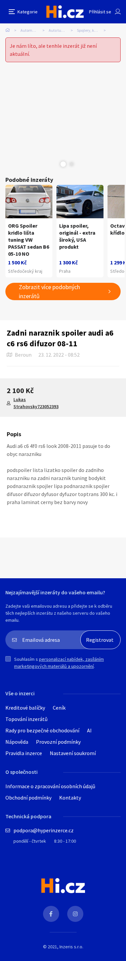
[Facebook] (51, 914)
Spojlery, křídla (89, 30)
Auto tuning (59, 30)
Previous (54, 164)
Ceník (59, 707)
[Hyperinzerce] (65, 11)
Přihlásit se (100, 12)
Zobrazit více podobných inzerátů (49, 291)
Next (71, 164)
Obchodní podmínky (28, 797)
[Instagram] (75, 914)
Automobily (30, 30)
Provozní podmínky (58, 741)
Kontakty (70, 797)
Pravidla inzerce (23, 753)
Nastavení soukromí (73, 753)
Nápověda (16, 741)
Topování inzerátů (26, 719)
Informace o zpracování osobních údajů (50, 786)
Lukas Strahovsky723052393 (35, 402)
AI (89, 730)
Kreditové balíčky (25, 707)
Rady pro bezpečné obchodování (42, 730)
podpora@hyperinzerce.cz (43, 830)
